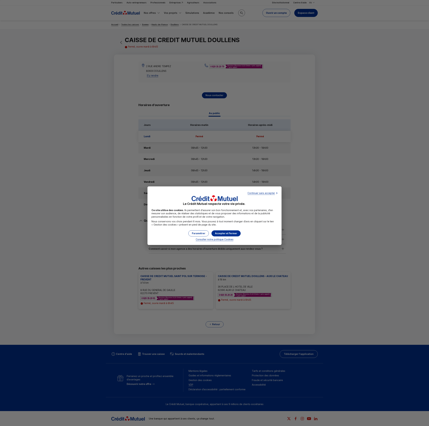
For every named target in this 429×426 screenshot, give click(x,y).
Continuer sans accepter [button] (261, 193)
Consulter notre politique (214, 239)
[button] (226, 233)
